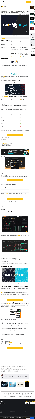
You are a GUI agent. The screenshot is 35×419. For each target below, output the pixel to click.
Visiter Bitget (21, 56)
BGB (20, 99)
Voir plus (27, 381)
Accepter (32, 417)
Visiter (33, 45)
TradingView (2, 292)
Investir (5, 6)
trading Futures (6, 96)
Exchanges (1, 411)
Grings (28, 14)
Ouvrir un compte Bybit (15, 299)
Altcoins (1, 410)
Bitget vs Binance (10, 342)
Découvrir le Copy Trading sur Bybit (15, 180)
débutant (8, 303)
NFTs (0, 413)
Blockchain (1, 412)
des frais (7, 193)
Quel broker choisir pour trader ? (12, 411)
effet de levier (13, 128)
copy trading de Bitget (5, 143)
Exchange (2, 6)
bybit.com (19, 235)
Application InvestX (33, 410)
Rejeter (28, 417)
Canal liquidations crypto (23, 411)
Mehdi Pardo (4, 14)
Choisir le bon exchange (23, 410)
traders (23, 174)
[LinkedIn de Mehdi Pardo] (2, 377)
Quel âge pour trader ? (10, 410)
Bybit (4, 64)
